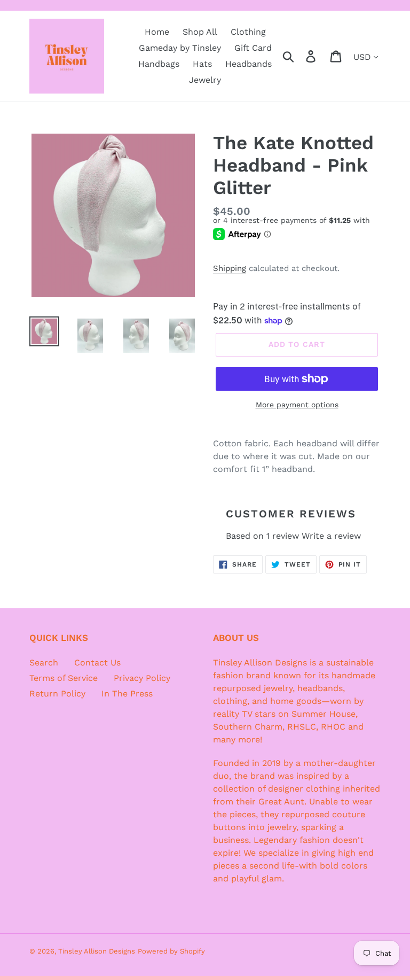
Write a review (331, 536)
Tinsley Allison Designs (96, 951)
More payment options (297, 404)
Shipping (229, 268)
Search (43, 662)
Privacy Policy (142, 678)
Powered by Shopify (171, 951)
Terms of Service (63, 678)
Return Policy (57, 693)
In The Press (127, 693)
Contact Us (97, 662)
